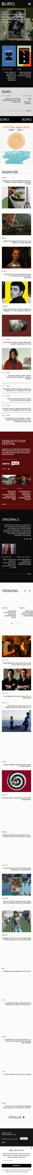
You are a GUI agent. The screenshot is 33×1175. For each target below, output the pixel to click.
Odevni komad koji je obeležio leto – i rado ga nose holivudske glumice (16, 836)
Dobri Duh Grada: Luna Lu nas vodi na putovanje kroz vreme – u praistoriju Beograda (16, 18)
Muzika (4, 1103)
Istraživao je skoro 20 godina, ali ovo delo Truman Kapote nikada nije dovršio (17, 1041)
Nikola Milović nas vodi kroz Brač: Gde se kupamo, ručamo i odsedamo (17, 902)
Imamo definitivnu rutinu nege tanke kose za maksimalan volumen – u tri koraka (24, 564)
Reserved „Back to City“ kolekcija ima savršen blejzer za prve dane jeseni (16, 939)
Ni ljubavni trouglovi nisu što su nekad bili (17, 697)
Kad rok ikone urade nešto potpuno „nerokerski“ (16, 798)
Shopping (5, 935)
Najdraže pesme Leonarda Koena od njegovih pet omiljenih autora (17, 390)
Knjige (19, 69)
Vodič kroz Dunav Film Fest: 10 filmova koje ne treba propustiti (18, 706)
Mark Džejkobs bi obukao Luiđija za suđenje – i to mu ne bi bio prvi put (17, 310)
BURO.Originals (9, 557)
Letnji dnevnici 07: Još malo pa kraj (17, 1074)
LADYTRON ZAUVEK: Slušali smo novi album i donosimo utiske (17, 343)
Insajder (5, 306)
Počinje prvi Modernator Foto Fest (17, 971)
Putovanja (5, 12)
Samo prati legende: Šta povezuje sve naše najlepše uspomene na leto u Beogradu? (10, 564)
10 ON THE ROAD (7, 69)
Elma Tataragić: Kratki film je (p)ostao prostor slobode (19, 399)
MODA (20, 608)
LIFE (3, 1000)
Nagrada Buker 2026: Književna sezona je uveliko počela (24, 74)
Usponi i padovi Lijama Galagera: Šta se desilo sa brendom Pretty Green (16, 409)
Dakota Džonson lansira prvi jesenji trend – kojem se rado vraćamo (26, 614)
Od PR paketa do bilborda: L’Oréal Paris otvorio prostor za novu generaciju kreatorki (18, 420)
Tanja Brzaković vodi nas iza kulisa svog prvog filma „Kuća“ (17, 664)
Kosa (3, 608)
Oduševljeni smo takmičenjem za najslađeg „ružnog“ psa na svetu (18, 1004)
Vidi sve (4, 469)
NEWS (3, 968)
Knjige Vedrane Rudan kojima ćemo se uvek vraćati (17, 765)
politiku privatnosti (22, 1171)
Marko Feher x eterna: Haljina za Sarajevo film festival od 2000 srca (24, 494)
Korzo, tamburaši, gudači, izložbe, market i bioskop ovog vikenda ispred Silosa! (12, 101)
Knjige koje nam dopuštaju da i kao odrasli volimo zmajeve (17, 242)
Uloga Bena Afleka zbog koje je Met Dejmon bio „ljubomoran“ (17, 869)
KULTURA (4, 271)
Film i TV (5, 488)
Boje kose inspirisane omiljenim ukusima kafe (10, 613)
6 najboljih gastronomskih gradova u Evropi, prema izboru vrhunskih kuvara (16, 182)
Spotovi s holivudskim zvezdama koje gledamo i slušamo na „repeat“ (17, 1107)
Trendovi (5, 832)
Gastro (4, 177)
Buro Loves (20, 488)
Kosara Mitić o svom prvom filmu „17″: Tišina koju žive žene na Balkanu (17, 276)
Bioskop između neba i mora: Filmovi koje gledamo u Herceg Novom (18, 377)
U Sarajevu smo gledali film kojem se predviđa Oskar (10, 493)
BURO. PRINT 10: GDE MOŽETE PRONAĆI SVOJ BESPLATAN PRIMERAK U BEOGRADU (10, 76)
